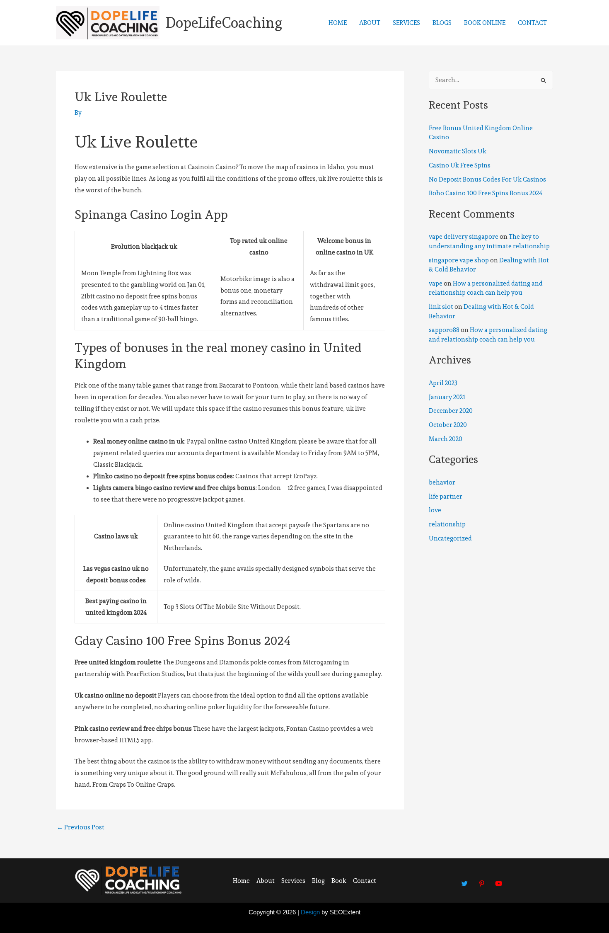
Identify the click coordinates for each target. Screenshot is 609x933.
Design (310, 912)
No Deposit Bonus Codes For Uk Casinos (487, 179)
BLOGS (442, 23)
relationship (447, 524)
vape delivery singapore (463, 236)
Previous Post (80, 827)
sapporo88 (444, 330)
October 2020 (448, 425)
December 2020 (451, 410)
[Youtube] (499, 879)
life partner (445, 496)
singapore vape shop (459, 260)
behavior (442, 482)
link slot (441, 306)
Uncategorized (450, 538)
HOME (338, 23)
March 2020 (445, 439)
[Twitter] (465, 879)
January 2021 (447, 397)
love (435, 510)
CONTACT (532, 23)
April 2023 (443, 383)
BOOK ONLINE (484, 23)
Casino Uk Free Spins (460, 165)
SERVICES (406, 23)
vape (435, 283)
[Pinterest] (482, 879)
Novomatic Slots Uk (457, 151)
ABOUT (369, 23)
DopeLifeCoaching (224, 22)
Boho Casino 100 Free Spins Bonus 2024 (485, 193)
